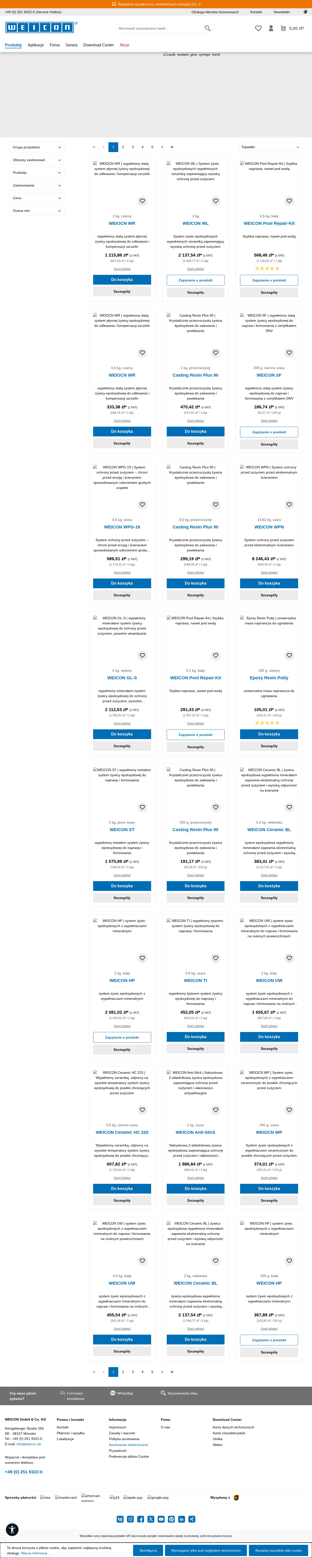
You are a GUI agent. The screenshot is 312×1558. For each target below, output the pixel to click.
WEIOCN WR (122, 223)
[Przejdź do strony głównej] (41, 27)
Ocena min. (22, 211)
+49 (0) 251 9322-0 (23, 1471)
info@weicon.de (29, 1444)
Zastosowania (23, 185)
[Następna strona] (162, 147)
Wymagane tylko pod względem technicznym (206, 1550)
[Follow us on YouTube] (163, 1519)
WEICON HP (122, 980)
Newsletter (282, 12)
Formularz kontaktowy (75, 1396)
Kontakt (256, 12)
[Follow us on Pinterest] (173, 1519)
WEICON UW (269, 980)
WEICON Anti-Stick (195, 1132)
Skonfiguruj (148, 1550)
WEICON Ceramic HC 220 (122, 1132)
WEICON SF (269, 375)
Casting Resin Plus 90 (195, 375)
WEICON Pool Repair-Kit (269, 223)
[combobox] (159, 28)
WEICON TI (195, 980)
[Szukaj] (208, 28)
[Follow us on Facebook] (142, 1519)
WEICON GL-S (122, 677)
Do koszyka (122, 280)
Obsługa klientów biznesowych (215, 12)
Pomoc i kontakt (70, 1420)
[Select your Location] (305, 12)
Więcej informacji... (35, 1553)
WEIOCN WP (269, 1132)
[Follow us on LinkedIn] (183, 1519)
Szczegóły (122, 291)
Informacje (118, 1420)
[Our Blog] (122, 1519)
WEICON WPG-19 (122, 527)
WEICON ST (122, 829)
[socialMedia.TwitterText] (152, 1519)
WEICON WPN (269, 527)
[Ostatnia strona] (172, 147)
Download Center (227, 1420)
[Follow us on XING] (191, 1519)
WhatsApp (125, 1393)
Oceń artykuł (122, 269)
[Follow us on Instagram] (132, 1519)
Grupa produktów (26, 147)
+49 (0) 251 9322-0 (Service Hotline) (33, 12)
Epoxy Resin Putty (269, 677)
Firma (165, 1420)
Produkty (20, 173)
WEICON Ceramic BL (269, 829)
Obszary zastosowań (29, 160)
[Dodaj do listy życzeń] (142, 201)
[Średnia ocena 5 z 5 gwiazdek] (269, 269)
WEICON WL (196, 223)
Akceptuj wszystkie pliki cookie (278, 1550)
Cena (17, 198)
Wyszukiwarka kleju (183, 1393)
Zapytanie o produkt (196, 280)
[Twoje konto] (271, 28)
